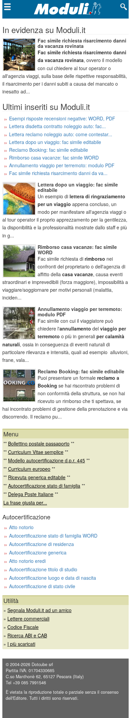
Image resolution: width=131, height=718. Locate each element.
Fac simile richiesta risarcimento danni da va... (58, 173)
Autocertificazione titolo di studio (43, 569)
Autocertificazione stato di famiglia (44, 485)
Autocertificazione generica (38, 552)
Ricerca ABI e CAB (27, 635)
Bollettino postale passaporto (39, 443)
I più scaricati (21, 643)
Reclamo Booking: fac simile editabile (48, 149)
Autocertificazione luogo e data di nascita (52, 577)
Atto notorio (21, 527)
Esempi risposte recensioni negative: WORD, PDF (62, 118)
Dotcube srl (42, 664)
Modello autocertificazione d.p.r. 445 (46, 460)
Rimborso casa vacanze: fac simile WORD (54, 157)
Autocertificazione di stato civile (42, 586)
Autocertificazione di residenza (41, 544)
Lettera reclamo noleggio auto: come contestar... (60, 134)
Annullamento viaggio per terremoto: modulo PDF (62, 165)
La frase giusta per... (25, 502)
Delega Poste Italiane (30, 494)
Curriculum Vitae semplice (35, 452)
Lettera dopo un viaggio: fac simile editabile (55, 142)
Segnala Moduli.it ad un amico (39, 610)
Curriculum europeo (29, 468)
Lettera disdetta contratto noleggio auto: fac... (57, 126)
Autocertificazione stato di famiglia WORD (53, 535)
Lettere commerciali (28, 618)
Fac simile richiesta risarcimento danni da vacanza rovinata (82, 43)
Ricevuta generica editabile (37, 477)
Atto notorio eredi (27, 560)
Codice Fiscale (23, 627)
